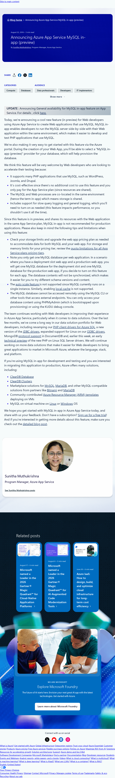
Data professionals (45, 90)
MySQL (49, 386)
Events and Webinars (9, 758)
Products (11, 749)
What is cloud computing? (78, 758)
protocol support (29, 336)
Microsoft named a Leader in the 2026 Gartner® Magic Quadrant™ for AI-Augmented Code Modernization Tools (57, 586)
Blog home (16, 20)
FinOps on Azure (77, 749)
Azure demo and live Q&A (73, 752)
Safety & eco (101, 773)
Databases (26, 90)
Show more (56, 96)
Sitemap (27, 773)
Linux (53, 403)
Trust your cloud (80, 745)
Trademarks (89, 773)
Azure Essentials (96, 745)
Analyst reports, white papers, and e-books (39, 758)
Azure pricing (21, 749)
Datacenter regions (63, 745)
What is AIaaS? (47, 761)
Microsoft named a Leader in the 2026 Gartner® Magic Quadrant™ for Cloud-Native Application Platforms (29, 588)
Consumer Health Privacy (11, 773)
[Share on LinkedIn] (30, 75)
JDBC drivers (31, 331)
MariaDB (61, 386)
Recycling (4, 776)
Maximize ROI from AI (96, 749)
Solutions (110, 749)
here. (43, 113)
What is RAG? (96, 761)
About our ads (15, 776)
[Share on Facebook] (19, 75)
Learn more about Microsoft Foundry (57, 706)
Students (110, 755)
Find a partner (60, 755)
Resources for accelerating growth (15, 752)
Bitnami (52, 390)
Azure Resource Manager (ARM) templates (71, 394)
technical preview (15, 340)
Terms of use (78, 773)
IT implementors (84, 90)
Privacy (52, 773)
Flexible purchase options (57, 749)
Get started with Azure (24, 745)
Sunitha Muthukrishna (22, 47)
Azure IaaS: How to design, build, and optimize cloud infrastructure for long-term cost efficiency (85, 590)
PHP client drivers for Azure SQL (74, 327)
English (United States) (10, 764)
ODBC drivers (96, 331)
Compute (11, 90)
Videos (62, 758)
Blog (84, 755)
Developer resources (96, 755)
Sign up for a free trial (92, 415)
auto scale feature (28, 284)
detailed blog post (35, 424)
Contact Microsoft (40, 773)
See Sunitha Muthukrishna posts (20, 490)
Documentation (74, 755)
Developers (65, 90)
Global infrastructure (44, 745)
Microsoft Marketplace (42, 755)
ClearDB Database (22, 377)
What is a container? (79, 761)
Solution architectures (42, 752)
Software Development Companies (16, 755)
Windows (67, 403)
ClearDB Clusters (21, 381)
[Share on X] (25, 75)
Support (56, 752)
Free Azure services (37, 749)
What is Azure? (7, 745)
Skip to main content (9, 1)
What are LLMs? (62, 761)
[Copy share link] (14, 75)
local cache (63, 289)
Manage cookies (63, 773)
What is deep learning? (29, 761)
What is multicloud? (100, 758)
